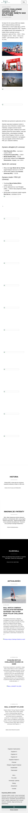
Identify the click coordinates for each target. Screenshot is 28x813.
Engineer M (14, 757)
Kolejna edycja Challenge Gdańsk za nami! (14, 662)
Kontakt (14, 788)
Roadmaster (14, 767)
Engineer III (14, 754)
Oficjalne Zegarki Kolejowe (14, 765)
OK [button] (14, 807)
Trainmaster (14, 770)
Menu (24, 2)
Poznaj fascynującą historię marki (13, 487)
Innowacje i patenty (14, 512)
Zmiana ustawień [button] (14, 809)
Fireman (14, 762)
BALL (14, 775)
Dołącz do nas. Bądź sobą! (13, 562)
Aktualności (14, 786)
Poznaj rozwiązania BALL (12, 527)
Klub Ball (14, 551)
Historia (14, 477)
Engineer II (14, 751)
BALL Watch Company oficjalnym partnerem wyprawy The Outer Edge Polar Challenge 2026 (13, 611)
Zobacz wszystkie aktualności (13, 729)
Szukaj (19, 2)
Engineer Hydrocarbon (14, 749)
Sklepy (14, 783)
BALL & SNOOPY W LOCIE (14, 707)
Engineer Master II (14, 759)
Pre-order (14, 778)
